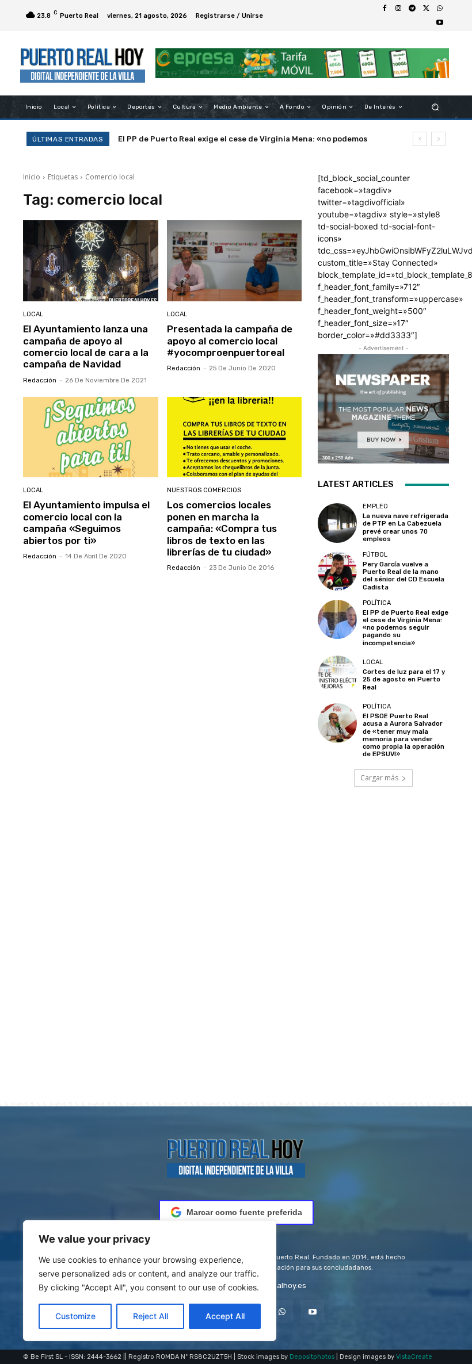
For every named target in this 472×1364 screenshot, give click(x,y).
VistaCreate (414, 1357)
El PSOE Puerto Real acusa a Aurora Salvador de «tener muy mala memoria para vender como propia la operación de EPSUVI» (403, 735)
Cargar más (379, 778)
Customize (75, 1316)
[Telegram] (412, 9)
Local (33, 314)
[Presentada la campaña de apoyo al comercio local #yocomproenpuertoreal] (234, 260)
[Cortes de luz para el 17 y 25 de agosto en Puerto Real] (337, 675)
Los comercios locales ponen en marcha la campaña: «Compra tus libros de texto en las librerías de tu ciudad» (222, 528)
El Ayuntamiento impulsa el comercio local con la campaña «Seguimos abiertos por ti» (86, 522)
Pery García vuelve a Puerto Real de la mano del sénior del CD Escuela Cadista (403, 576)
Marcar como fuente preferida (244, 1212)
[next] (438, 139)
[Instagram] (398, 9)
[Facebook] (384, 9)
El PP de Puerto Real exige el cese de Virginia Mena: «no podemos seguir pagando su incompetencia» (405, 628)
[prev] (420, 139)
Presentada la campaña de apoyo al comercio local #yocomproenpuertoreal (229, 340)
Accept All (225, 1316)
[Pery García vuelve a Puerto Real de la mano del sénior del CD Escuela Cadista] (337, 571)
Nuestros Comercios (204, 490)
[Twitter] (426, 9)
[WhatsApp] (440, 9)
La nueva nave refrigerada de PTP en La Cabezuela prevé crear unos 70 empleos (405, 527)
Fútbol (375, 554)
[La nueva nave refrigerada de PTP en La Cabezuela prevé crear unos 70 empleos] (337, 522)
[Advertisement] (236, 960)
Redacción (39, 380)
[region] (149, 1280)
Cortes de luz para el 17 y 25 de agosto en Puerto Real (228, 139)
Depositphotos (312, 1357)
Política (377, 603)
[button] (435, 107)
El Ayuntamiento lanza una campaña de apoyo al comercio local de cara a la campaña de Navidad (86, 346)
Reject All (150, 1316)
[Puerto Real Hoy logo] (236, 1156)
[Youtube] (440, 22)
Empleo (375, 506)
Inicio (31, 177)
